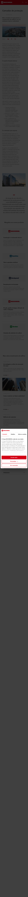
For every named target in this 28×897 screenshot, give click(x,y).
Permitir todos (14, 457)
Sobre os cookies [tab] (22, 434)
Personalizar (13, 461)
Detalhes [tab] (13, 434)
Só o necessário (14, 465)
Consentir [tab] (4, 434)
